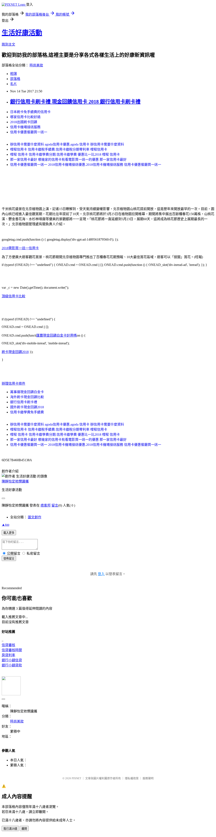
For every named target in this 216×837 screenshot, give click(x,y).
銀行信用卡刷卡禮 (23, 402)
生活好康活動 (22, 32)
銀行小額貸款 (12, 665)
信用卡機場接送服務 (25, 127)
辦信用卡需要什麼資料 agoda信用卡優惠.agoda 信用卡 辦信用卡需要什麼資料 (67, 144)
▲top (5, 524)
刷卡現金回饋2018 (15, 352)
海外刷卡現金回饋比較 (27, 397)
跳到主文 (8, 44)
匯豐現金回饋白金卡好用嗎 (56, 335)
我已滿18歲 (10, 828)
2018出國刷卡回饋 (23, 122)
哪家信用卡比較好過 (25, 117)
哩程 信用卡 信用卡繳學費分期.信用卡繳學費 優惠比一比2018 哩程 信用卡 (65, 154)
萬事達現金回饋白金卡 (27, 392)
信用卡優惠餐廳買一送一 (28, 132)
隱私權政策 (132, 778)
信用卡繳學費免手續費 (27, 412)
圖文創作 (34, 517)
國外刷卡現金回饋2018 (27, 407)
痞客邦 (45, 505)
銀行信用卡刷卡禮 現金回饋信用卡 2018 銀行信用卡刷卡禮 (75, 101)
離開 (24, 828)
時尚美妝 (36, 65)
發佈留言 (8, 558)
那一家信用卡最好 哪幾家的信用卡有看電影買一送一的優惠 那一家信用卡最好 (68, 159)
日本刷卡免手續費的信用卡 (30, 112)
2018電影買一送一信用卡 (20, 248)
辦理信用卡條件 (13, 383)
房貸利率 (8, 655)
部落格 (15, 79)
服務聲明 (148, 778)
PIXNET (76, 778)
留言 (54, 505)
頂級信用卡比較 (13, 296)
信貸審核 (8, 645)
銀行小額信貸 (12, 660)
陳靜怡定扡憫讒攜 (15, 481)
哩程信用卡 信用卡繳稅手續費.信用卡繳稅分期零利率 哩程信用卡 (58, 149)
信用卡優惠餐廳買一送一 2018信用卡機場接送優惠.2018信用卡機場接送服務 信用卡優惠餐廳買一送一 (85, 164)
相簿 (13, 73)
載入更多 (8, 532)
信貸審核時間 (12, 650)
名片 (13, 84)
